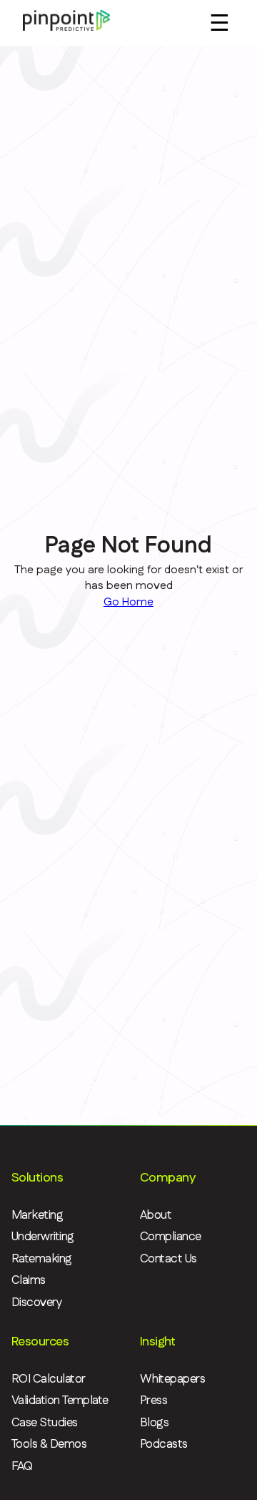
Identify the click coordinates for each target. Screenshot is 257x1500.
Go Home (128, 602)
